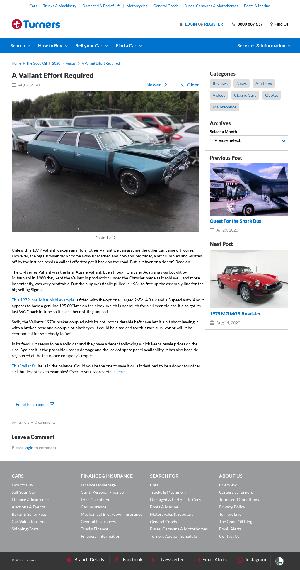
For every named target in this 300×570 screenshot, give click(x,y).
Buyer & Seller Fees (29, 514)
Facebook (132, 559)
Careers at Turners (236, 492)
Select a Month (223, 131)
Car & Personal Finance (102, 492)
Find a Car (126, 45)
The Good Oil (36, 63)
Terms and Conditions (239, 499)
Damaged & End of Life (101, 6)
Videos (219, 95)
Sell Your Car (23, 492)
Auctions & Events (28, 506)
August (71, 63)
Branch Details (89, 559)
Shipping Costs (25, 528)
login (28, 447)
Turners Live (230, 514)
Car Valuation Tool (29, 521)
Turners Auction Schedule (173, 536)
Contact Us (229, 536)
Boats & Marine (257, 6)
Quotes (271, 95)
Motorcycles (137, 6)
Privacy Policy (232, 506)
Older (192, 84)
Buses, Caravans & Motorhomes (211, 6)
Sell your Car (89, 45)
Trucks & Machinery (59, 6)
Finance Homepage (98, 484)
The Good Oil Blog (235, 521)
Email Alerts (230, 528)
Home (16, 63)
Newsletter (172, 559)
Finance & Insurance (30, 499)
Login (191, 23)
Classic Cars (245, 95)
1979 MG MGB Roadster (235, 313)
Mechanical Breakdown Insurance (111, 514)
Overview (228, 484)
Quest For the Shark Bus (235, 221)
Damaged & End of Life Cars (175, 499)
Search (17, 45)
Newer (154, 84)
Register (213, 23)
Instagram (256, 559)
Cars (33, 6)
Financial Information (100, 536)
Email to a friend (31, 404)
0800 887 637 (250, 23)
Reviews (220, 83)
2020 (56, 63)
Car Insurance (93, 506)
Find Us (281, 23)
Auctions (263, 83)
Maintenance (224, 106)
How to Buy (50, 45)
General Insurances (98, 521)
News (241, 83)
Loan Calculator (95, 499)
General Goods (165, 6)
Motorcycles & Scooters (171, 514)
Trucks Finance (94, 528)
